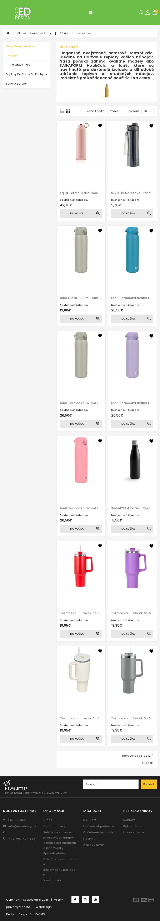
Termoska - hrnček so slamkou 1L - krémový (97, 718)
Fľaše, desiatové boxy (35, 33)
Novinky (89, 839)
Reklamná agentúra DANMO (25, 914)
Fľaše (64, 33)
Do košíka (77, 213)
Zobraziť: (134, 111)
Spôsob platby (54, 853)
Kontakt (129, 820)
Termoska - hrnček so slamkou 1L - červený (96, 613)
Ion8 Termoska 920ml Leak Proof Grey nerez (97, 403)
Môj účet (89, 820)
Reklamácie (132, 826)
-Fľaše (11, 55)
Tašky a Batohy (16, 83)
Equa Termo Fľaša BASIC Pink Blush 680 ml (94, 193)
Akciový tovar (93, 845)
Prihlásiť (148, 784)
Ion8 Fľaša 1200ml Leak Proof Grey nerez (93, 298)
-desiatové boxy (18, 65)
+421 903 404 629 (21, 839)
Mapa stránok (134, 832)
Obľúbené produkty (98, 832)
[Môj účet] (147, 12)
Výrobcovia (52, 880)
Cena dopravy (54, 826)
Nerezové (84, 33)
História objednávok (99, 826)
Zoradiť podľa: (96, 111)
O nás (47, 820)
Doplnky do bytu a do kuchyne (26, 74)
